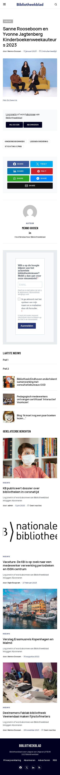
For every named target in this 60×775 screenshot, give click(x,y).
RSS (55, 760)
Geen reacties (36, 505)
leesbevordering (39, 141)
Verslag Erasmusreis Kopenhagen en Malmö (28, 641)
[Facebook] (20, 767)
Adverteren (44, 760)
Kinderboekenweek (15, 141)
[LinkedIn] (33, 767)
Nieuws (8, 21)
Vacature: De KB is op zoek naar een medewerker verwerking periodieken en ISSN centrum (28, 565)
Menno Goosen (30, 228)
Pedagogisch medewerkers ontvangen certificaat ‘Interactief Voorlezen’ (36, 399)
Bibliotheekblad (30, 745)
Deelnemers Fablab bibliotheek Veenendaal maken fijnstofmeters (26, 714)
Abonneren (33, 124)
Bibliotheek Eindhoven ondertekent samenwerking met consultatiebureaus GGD (37, 381)
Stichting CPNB (13, 146)
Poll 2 (6, 368)
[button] (4, 4)
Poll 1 (5, 359)
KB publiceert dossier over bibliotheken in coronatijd (21, 490)
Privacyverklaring (12, 760)
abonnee (30, 114)
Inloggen (14, 124)
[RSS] (39, 767)
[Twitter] (26, 767)
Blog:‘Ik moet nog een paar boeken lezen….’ (36, 417)
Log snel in (11, 114)
